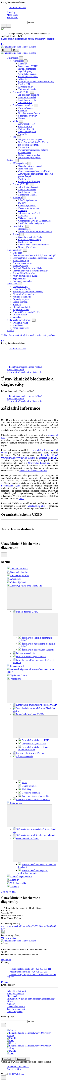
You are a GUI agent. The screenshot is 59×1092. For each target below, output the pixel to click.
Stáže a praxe (16, 803)
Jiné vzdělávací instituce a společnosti (33, 799)
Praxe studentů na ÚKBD (27, 838)
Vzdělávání (15, 679)
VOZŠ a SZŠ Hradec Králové (33, 470)
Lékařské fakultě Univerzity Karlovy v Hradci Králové (29, 456)
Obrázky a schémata (31, 793)
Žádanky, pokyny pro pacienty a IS (26, 585)
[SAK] (10, 1040)
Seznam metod (17, 666)
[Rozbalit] (29, 598)
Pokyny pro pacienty (25, 653)
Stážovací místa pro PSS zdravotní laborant (35, 835)
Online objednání (18, 582)
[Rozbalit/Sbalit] (21, 57)
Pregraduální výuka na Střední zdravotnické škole (33, 748)
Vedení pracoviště (18, 883)
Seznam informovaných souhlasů (31, 656)
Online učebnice (29, 786)
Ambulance (15, 579)
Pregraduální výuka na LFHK (35, 740)
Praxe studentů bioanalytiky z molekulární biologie (33, 871)
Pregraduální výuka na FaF (34, 743)
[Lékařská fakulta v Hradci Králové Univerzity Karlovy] (32, 1035)
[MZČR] (11, 1038)
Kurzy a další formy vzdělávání (30, 753)
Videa (24, 782)
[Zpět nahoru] (3, 1077)
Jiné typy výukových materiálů (36, 796)
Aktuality (14, 886)
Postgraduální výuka (10, 485)
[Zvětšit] (32, 523)
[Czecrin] (11, 1030)
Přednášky (26, 789)
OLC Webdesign (16, 1074)
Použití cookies (14, 1069)
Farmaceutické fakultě (47, 458)
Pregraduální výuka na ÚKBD (30, 714)
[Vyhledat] (8, 26)
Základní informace (19, 568)
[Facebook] (2, 353)
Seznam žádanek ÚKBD (27, 612)
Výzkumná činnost (18, 675)
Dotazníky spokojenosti (21, 876)
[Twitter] (2, 359)
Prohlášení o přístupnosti (18, 1066)
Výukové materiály (24, 756)
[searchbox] (29, 29)
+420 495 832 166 (34, 926)
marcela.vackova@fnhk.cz (13, 926)
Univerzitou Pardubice (38, 463)
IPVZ (21, 498)
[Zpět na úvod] (18, 47)
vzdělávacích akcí (36, 506)
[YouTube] (2, 362)
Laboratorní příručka (19, 575)
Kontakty (14, 880)
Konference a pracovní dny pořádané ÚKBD (36, 705)
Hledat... (32, 22)
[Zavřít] (3, 26)
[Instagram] (2, 356)
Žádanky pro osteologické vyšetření (38, 650)
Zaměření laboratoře (19, 572)
